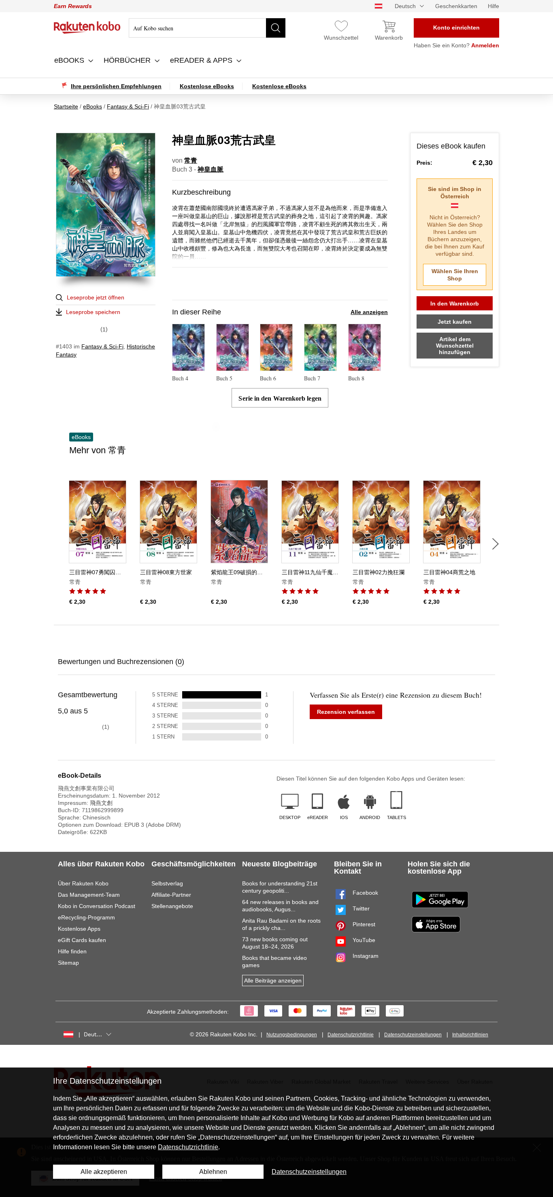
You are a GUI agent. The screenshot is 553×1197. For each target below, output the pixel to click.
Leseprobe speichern (93, 312)
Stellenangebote (172, 906)
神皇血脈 (210, 169)
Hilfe (493, 6)
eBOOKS (70, 60)
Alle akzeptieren (104, 1171)
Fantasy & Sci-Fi (102, 346)
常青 (190, 160)
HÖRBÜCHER (128, 60)
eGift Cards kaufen (82, 940)
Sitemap (68, 962)
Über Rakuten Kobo (83, 883)
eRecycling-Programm (86, 917)
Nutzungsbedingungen (291, 1035)
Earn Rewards (73, 6)
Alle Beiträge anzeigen (273, 980)
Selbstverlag (167, 883)
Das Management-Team (89, 894)
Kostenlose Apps (79, 928)
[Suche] (275, 28)
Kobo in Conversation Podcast (96, 906)
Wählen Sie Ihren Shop (455, 275)
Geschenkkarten (456, 6)
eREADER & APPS (202, 60)
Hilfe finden (72, 951)
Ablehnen (213, 1171)
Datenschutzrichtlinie (351, 1035)
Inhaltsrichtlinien (470, 1035)
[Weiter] (495, 544)
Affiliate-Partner (171, 894)
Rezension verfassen (346, 712)
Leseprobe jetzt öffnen (95, 297)
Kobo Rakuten (87, 27)
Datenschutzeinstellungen (413, 1035)
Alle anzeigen (369, 312)
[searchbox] (207, 28)
